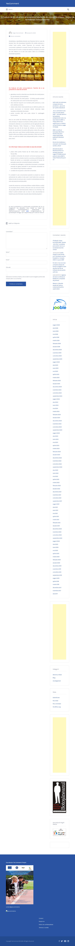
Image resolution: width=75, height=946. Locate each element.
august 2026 (56, 325)
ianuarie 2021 (56, 525)
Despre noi (42, 921)
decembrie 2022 (57, 458)
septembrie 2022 (57, 467)
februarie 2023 (57, 451)
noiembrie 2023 (57, 424)
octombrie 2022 (57, 464)
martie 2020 (56, 556)
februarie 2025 (57, 380)
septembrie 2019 (57, 575)
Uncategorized (57, 681)
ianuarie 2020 (56, 563)
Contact (41, 918)
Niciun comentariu (15, 36)
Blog (54, 677)
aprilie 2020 (56, 553)
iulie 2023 (55, 436)
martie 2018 (56, 584)
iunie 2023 (55, 439)
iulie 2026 (55, 328)
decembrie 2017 (57, 587)
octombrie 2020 (57, 535)
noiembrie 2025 (57, 353)
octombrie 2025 (57, 356)
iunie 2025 (55, 368)
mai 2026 (55, 334)
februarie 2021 (56, 522)
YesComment (12, 3)
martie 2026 (56, 340)
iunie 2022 (55, 473)
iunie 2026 (55, 331)
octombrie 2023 (57, 427)
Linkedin (68, 941)
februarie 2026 (57, 343)
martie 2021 (56, 519)
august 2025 (56, 362)
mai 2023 (55, 442)
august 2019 (56, 578)
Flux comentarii (57, 703)
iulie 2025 (55, 365)
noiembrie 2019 (57, 569)
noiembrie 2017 (57, 590)
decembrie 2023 (57, 420)
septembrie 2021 (57, 501)
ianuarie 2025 (56, 383)
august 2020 (56, 541)
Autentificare (56, 697)
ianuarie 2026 (56, 346)
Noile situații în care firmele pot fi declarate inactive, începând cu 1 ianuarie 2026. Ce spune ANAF (59, 256)
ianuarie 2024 (56, 417)
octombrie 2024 (57, 393)
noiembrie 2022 (57, 461)
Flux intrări (55, 700)
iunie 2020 (55, 547)
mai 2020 (55, 550)
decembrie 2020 (57, 529)
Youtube (65, 941)
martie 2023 (56, 448)
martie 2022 (56, 482)
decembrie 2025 (57, 349)
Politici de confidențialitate (46, 924)
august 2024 (56, 399)
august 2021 (56, 504)
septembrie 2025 (57, 359)
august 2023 (56, 433)
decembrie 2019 (57, 566)
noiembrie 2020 (57, 532)
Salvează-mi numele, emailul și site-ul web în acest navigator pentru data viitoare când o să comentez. (25, 277)
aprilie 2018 (56, 581)
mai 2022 (55, 476)
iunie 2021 (55, 510)
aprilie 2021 (56, 516)
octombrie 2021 (57, 498)
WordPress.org (57, 707)
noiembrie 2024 (57, 390)
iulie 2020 (55, 544)
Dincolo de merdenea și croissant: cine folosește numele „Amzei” (59, 143)
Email (8, 259)
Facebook (59, 941)
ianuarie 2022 (56, 488)
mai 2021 (55, 513)
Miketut (55, 283)
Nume (8, 252)
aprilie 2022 (56, 479)
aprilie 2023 (56, 445)
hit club (55, 263)
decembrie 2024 (57, 386)
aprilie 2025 (56, 374)
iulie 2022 (55, 470)
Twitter (62, 941)
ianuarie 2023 (56, 454)
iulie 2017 (55, 593)
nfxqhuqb (55, 240)
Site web (8, 267)
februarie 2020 (57, 559)
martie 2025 (56, 377)
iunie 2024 (55, 405)
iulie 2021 (55, 507)
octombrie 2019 (57, 572)
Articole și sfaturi (57, 674)
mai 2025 (55, 371)
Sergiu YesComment (17, 33)
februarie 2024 (57, 414)
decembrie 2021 (57, 491)
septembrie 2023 (57, 430)
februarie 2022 (57, 485)
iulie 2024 (55, 402)
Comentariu (9, 231)
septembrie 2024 (57, 396)
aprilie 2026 (56, 337)
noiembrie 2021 (57, 495)
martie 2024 (56, 411)
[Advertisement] (59, 59)
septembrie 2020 (57, 538)
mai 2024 (55, 408)
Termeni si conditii (44, 927)
